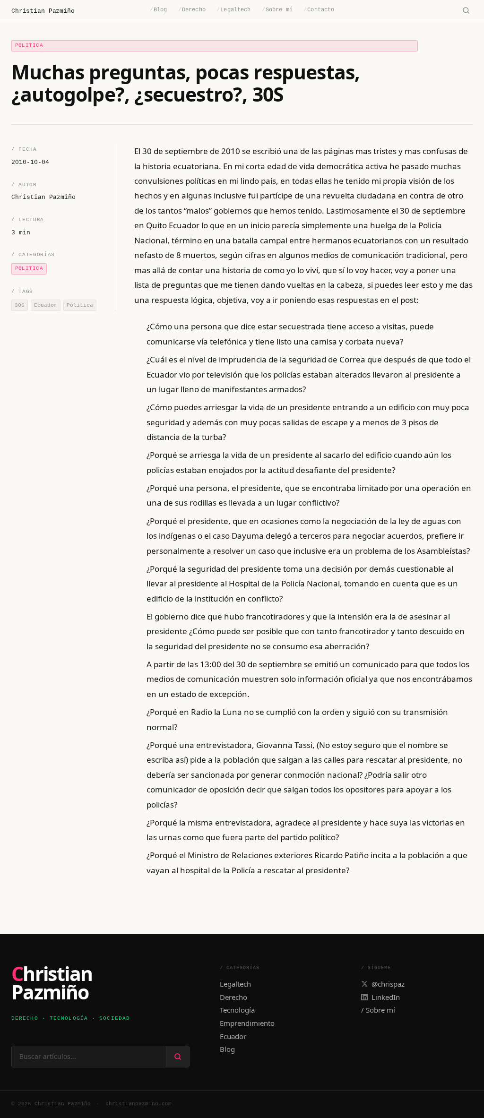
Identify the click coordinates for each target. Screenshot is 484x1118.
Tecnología (237, 1010)
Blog (158, 10)
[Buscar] (466, 10)
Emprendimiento (247, 1023)
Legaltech (233, 10)
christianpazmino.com (138, 1104)
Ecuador (233, 1036)
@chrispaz (388, 984)
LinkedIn (386, 997)
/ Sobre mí (378, 1010)
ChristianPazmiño (51, 982)
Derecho (192, 10)
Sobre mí (277, 10)
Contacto (318, 10)
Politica (29, 45)
